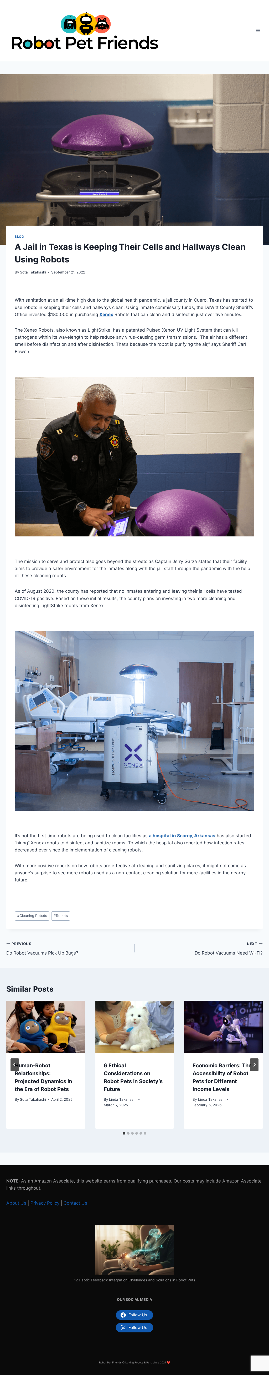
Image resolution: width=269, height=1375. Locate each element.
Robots (61, 916)
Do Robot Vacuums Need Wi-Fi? (229, 949)
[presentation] (45, 1027)
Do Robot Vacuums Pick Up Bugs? (42, 949)
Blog (19, 237)
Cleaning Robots (32, 916)
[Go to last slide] (15, 1064)
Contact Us (75, 1203)
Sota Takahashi (33, 272)
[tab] (124, 1133)
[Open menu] (258, 31)
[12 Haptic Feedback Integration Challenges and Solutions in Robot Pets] (134, 1250)
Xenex (106, 314)
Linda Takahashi (122, 1099)
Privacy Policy (44, 1203)
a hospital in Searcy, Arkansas (182, 835)
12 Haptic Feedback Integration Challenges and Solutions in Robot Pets (134, 1280)
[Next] (254, 1064)
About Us (16, 1203)
